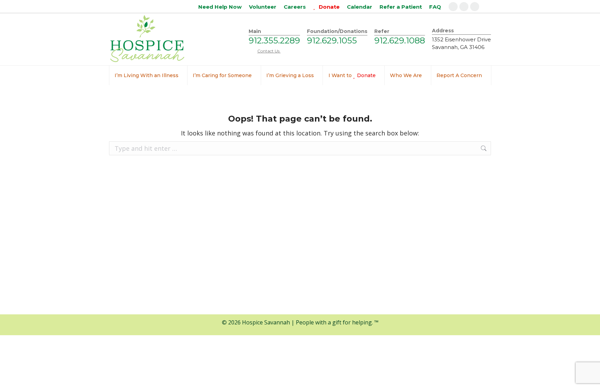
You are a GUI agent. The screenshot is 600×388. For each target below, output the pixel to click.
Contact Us (269, 50)
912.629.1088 (399, 40)
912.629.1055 (332, 40)
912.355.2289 (274, 40)
